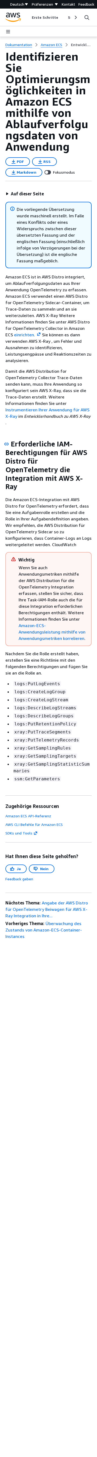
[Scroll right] (75, 17)
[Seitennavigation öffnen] (8, 31)
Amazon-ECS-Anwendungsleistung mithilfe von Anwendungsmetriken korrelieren (52, 632)
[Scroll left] (27, 17)
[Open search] (87, 17)
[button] (25, 193)
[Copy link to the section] (6, 444)
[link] (81, 44)
